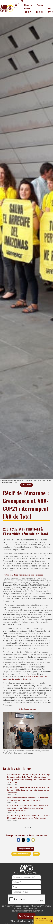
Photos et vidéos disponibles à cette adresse (23, 575)
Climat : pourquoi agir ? (28, 8)
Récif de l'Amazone (21, 854)
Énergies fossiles (25, 849)
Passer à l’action (40, 8)
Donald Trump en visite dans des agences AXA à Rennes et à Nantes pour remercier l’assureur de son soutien (28, 790)
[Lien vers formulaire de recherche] (21, 1)
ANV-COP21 (26, 485)
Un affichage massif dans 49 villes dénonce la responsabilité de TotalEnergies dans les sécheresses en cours (27, 808)
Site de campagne (27, 709)
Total (36, 854)
